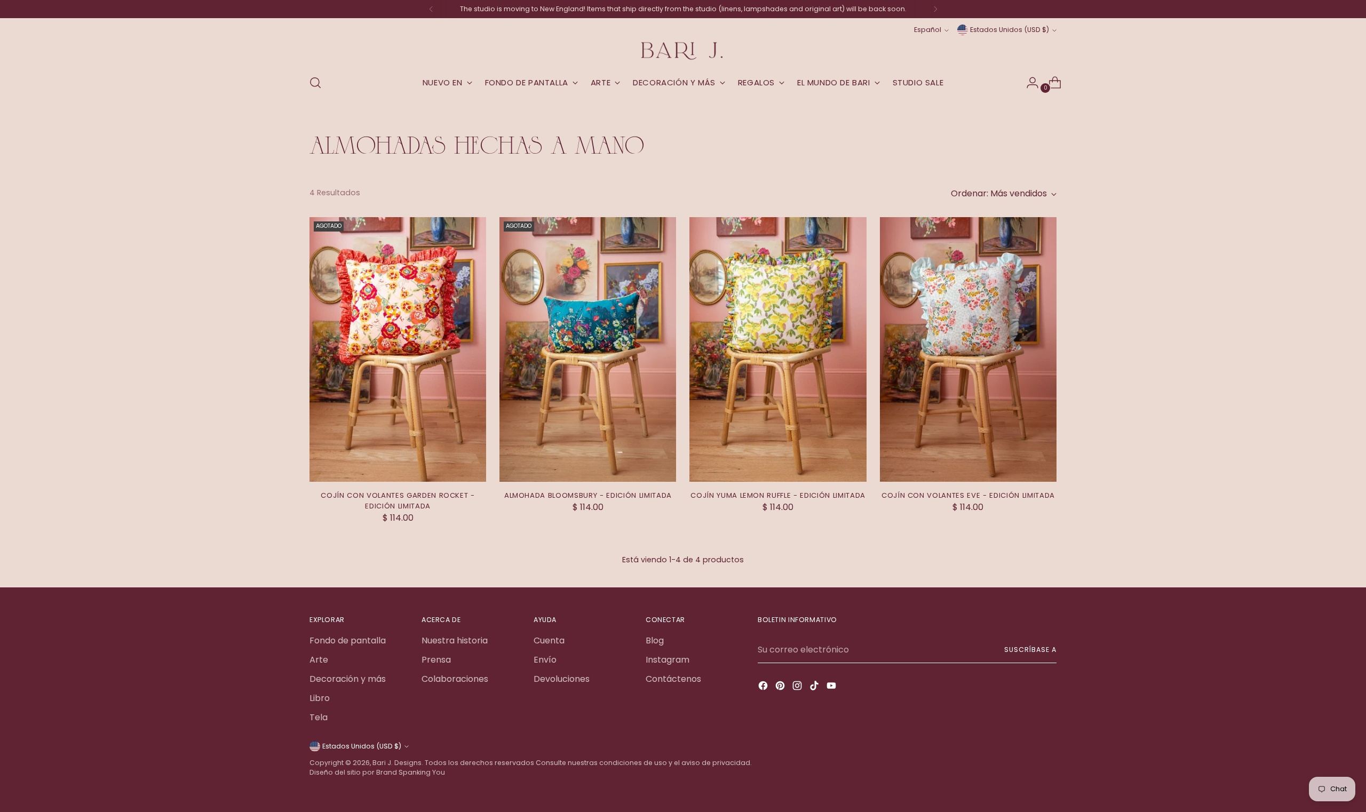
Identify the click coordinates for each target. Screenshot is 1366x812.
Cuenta (549, 640)
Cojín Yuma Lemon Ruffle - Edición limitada (777, 495)
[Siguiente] (935, 9)
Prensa (436, 660)
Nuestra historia (455, 640)
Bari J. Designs (397, 762)
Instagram (667, 660)
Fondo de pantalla (347, 640)
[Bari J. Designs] (683, 51)
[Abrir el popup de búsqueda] (315, 82)
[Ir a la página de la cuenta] (1028, 82)
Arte (318, 660)
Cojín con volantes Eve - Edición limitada (968, 495)
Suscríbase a (1030, 649)
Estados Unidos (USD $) (1009, 29)
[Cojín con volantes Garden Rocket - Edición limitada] (397, 349)
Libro (319, 698)
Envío (545, 660)
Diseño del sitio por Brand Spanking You (377, 772)
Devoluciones (562, 679)
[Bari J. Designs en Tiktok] (815, 687)
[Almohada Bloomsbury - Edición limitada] (587, 349)
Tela (318, 717)
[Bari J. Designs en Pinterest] (781, 687)
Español (927, 29)
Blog (655, 640)
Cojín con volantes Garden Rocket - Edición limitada (397, 500)
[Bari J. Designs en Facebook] (764, 687)
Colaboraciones (455, 679)
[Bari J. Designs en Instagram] (798, 687)
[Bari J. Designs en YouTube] (832, 687)
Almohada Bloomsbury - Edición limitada (588, 495)
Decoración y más (347, 679)
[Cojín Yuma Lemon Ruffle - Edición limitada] (777, 349)
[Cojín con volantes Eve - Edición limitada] (968, 349)
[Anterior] (431, 9)
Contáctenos (673, 679)
